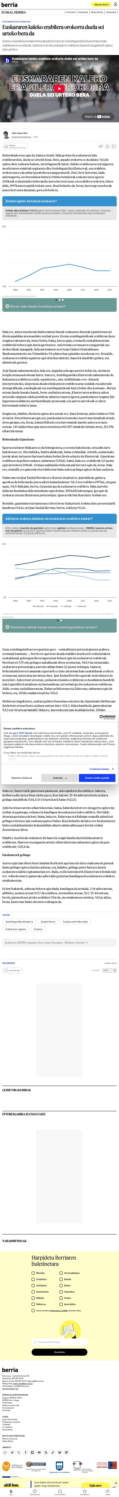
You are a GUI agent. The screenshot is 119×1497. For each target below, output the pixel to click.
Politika (71, 12)
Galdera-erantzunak (10, 1405)
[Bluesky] (59, 1452)
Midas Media (7, 1441)
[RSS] (46, 1452)
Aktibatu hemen (74, 942)
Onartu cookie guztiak (97, 778)
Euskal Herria (48, 921)
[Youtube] (39, 1452)
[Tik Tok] (52, 1452)
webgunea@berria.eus (23, 1383)
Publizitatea (7, 1402)
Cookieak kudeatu (99, 769)
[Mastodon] (66, 1452)
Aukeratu (58, 778)
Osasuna (111, 12)
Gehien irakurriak (16, 1090)
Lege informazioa (9, 1419)
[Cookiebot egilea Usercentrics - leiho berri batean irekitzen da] (101, 717)
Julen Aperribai (19, 133)
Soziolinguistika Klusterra (19, 921)
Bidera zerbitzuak (9, 1438)
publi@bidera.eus (21, 1386)
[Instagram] (32, 1452)
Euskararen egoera (16, 929)
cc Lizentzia (7, 1427)
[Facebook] (25, 1452)
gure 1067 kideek (22, 733)
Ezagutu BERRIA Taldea (12, 1398)
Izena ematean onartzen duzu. (58, 1310)
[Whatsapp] (5, 1452)
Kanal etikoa (7, 1429)
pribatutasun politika (59, 1310)
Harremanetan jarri (10, 1388)
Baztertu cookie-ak (22, 778)
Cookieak (6, 1424)
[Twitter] (18, 1452)
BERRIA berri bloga (10, 1400)
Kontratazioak (8, 1408)
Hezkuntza (97, 12)
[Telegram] (12, 1452)
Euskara (83, 12)
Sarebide (6, 1410)
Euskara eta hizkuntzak (75, 921)
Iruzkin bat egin (14, 970)
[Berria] (10, 1371)
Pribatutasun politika (11, 1422)
